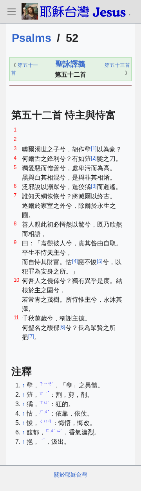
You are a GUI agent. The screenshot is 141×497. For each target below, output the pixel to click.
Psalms (31, 38)
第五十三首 (117, 65)
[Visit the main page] (75, 11)
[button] (11, 11)
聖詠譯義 (70, 64)
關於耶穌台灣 (70, 475)
